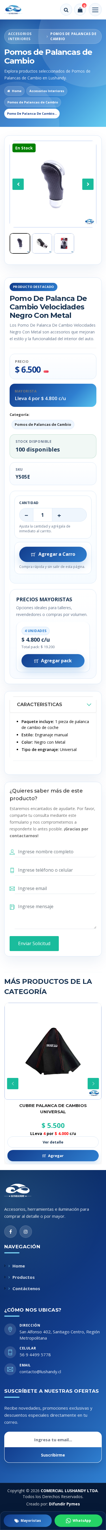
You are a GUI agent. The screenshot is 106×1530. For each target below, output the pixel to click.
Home (16, 91)
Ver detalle (53, 1142)
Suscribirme (53, 1455)
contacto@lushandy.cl (40, 1371)
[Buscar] (66, 10)
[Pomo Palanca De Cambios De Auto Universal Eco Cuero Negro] (53, 1051)
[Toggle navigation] (95, 9)
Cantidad (29, 502)
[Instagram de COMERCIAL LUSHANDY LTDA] (26, 1231)
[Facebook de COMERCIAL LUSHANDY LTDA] (10, 1231)
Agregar (56, 1155)
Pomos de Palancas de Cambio (32, 102)
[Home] (17, 9)
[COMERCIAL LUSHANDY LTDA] (23, 1190)
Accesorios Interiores (46, 91)
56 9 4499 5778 (35, 1354)
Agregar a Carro (56, 554)
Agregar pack (56, 660)
